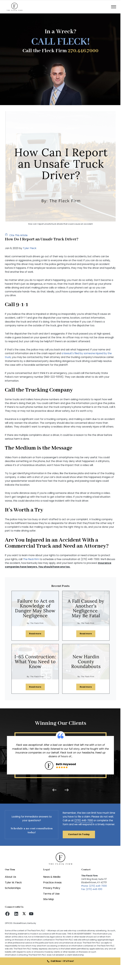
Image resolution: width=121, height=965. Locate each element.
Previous (55, 790)
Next (66, 790)
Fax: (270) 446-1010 (91, 889)
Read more (37, 634)
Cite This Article (18, 235)
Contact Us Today (79, 834)
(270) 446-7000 (83, 820)
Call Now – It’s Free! (62, 961)
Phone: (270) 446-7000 (94, 885)
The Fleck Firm (31, 559)
